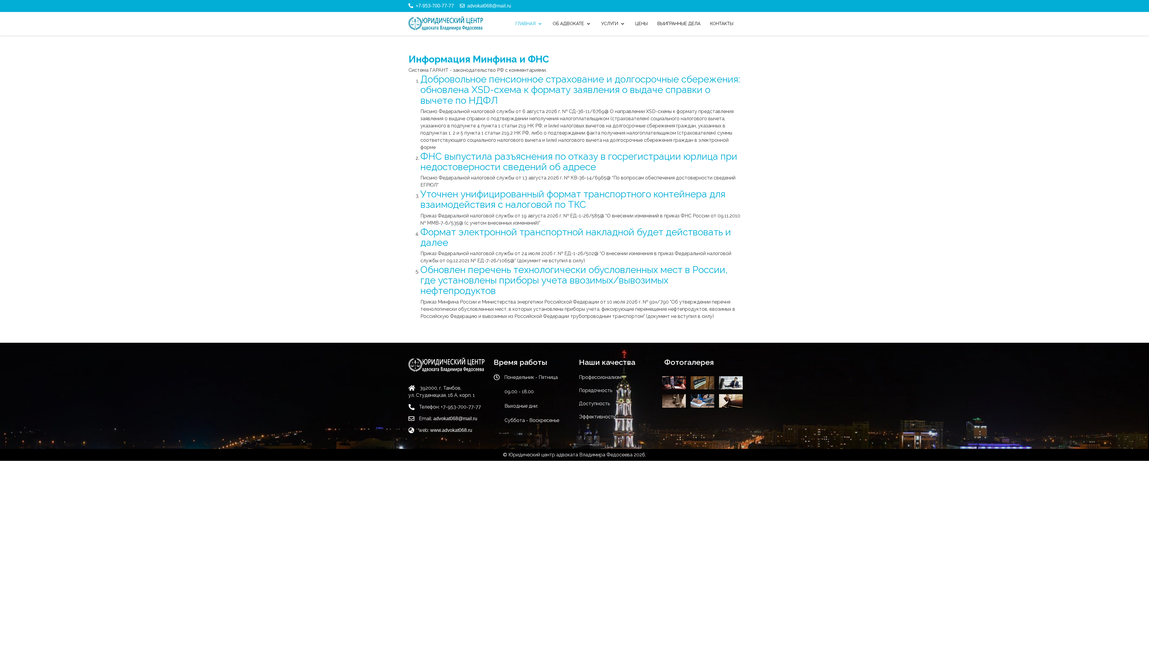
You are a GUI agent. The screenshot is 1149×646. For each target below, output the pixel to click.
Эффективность (597, 417)
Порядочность (595, 390)
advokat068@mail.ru (489, 5)
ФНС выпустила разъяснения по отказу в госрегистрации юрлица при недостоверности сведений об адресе (578, 161)
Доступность (594, 403)
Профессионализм (600, 377)
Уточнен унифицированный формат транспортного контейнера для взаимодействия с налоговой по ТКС (572, 199)
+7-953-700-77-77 (435, 5)
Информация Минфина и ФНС (478, 59)
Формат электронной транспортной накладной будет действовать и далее (575, 237)
